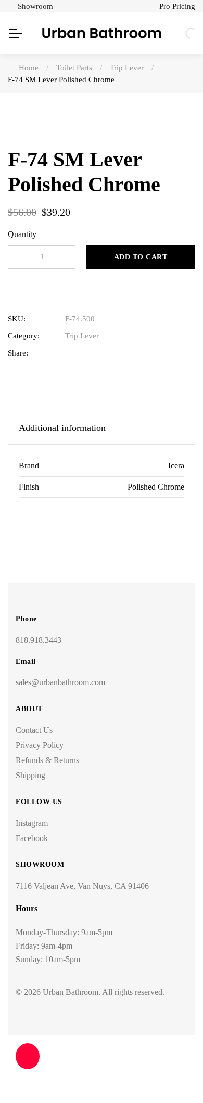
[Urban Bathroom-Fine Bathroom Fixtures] (101, 33)
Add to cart (141, 257)
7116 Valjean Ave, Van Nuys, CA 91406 (82, 886)
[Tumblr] (118, 353)
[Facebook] (70, 353)
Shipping (30, 775)
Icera (176, 465)
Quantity (22, 234)
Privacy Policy (40, 745)
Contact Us (34, 730)
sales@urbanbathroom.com (60, 682)
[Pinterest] (134, 353)
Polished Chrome (156, 486)
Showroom (35, 6)
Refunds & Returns (47, 760)
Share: (18, 353)
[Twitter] (86, 353)
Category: (24, 336)
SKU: (17, 318)
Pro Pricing (177, 6)
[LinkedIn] (102, 353)
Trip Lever (82, 336)
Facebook (32, 838)
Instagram (32, 823)
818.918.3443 (38, 640)
